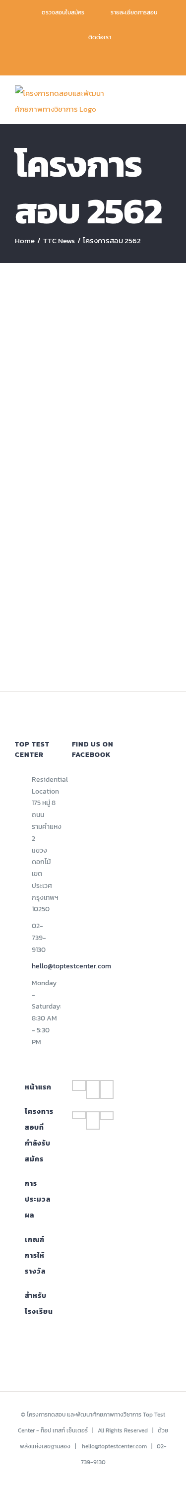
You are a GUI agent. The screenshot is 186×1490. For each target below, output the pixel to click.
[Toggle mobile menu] (167, 99)
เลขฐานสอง (56, 1446)
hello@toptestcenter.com (44, 966)
